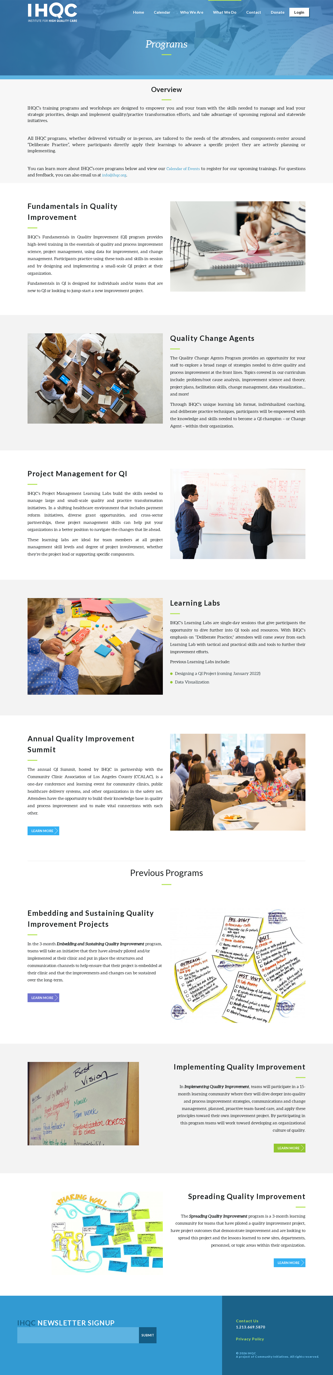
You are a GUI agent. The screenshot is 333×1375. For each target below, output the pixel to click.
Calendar (162, 12)
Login (299, 12)
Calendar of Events (183, 168)
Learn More (42, 831)
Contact (253, 12)
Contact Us (247, 1320)
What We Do (224, 12)
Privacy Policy (250, 1338)
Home (138, 12)
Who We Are (191, 12)
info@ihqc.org (114, 175)
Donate (277, 12)
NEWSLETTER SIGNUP (66, 1323)
